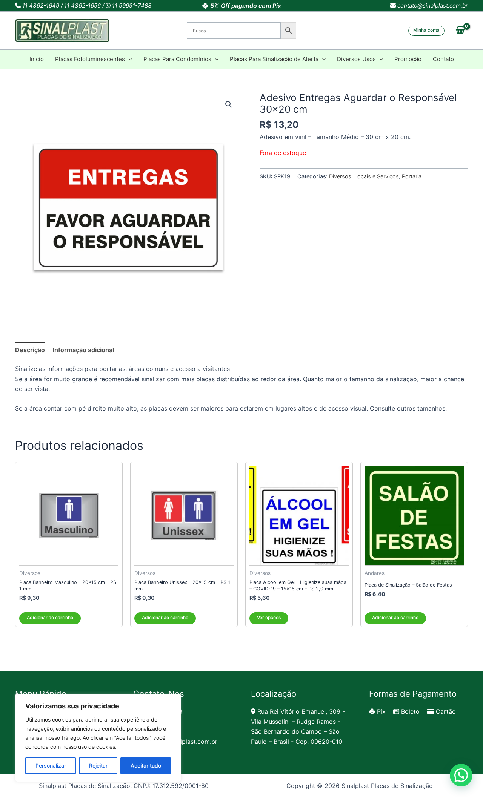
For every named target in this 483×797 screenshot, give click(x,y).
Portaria (411, 176)
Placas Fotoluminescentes (90, 59)
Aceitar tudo (146, 765)
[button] (426, 31)
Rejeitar (98, 765)
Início (36, 59)
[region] (98, 738)
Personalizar (50, 765)
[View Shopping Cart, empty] (460, 30)
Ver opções (269, 617)
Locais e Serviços (376, 176)
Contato (443, 59)
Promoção (407, 59)
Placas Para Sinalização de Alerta (274, 59)
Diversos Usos (356, 59)
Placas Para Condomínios (177, 59)
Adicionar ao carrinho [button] (50, 617)
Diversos (340, 176)
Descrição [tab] (30, 350)
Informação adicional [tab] (83, 350)
